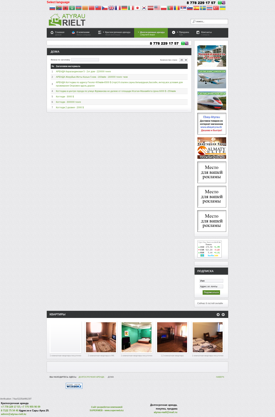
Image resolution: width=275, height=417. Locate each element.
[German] (124, 8)
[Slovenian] (190, 8)
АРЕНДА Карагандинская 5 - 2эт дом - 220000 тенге (83, 71)
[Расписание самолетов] (211, 87)
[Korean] (144, 8)
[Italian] (131, 8)
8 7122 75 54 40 (9, 410)
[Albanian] (65, 8)
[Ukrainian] (223, 8)
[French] (118, 8)
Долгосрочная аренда (91, 377)
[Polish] (164, 8)
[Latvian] (151, 8)
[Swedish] (203, 8)
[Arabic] (72, 8)
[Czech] (105, 8)
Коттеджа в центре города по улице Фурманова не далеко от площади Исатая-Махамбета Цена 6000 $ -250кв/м (116, 91)
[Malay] (157, 8)
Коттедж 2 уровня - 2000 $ (70, 107)
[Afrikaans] (59, 8)
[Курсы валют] (209, 256)
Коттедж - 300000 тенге (68, 102)
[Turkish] (216, 8)
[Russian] (52, 8)
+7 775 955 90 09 (30, 406)
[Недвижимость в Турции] (211, 66)
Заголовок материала (68, 66)
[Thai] (210, 8)
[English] (111, 8)
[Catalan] (85, 8)
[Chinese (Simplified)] (92, 8)
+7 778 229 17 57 (10, 406)
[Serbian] (183, 8)
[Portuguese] (170, 8)
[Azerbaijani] (79, 8)
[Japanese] (137, 8)
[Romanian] (177, 8)
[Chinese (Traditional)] (98, 8)
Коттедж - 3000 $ (65, 96)
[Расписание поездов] (211, 109)
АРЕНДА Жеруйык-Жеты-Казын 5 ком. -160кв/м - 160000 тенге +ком (92, 77)
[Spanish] (196, 8)
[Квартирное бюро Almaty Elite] (211, 158)
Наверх (220, 377)
